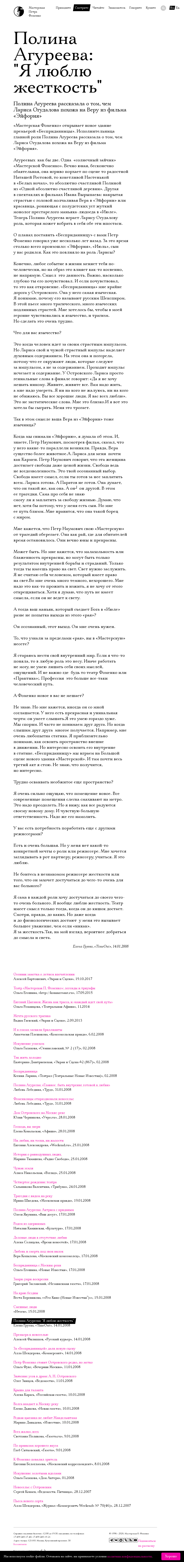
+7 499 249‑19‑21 (41, 1537)
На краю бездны (25, 1293)
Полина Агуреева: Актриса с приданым (43, 1210)
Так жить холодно (27, 1058)
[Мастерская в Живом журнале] (126, 1540)
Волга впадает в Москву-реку (35, 1404)
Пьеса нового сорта (28, 1501)
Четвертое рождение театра (35, 1182)
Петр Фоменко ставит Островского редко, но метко (53, 1362)
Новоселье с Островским (32, 1487)
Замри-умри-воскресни (30, 1279)
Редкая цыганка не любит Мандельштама (45, 1418)
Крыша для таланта (28, 1390)
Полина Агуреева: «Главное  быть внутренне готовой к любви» (61, 1085)
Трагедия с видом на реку (32, 1196)
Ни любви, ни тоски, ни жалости (38, 1141)
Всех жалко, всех (26, 1432)
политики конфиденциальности (129, 1556)
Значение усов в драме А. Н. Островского (44, 1376)
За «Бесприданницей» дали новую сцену (44, 1349)
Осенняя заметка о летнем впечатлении (44, 974)
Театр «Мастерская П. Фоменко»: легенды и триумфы (54, 988)
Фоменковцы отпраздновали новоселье (43, 1099)
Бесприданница (25, 1071)
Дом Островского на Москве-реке (39, 1113)
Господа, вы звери (26, 1127)
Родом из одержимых (29, 1224)
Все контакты (20, 1544)
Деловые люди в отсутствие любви (40, 1238)
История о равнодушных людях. (37, 1154)
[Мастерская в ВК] (116, 1540)
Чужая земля (23, 1168)
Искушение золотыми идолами (37, 1473)
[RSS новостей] (130, 1540)
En (178, 8)
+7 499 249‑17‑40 (22, 1537)
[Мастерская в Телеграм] (111, 1540)
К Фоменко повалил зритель (35, 1460)
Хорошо (171, 1556)
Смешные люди (25, 1307)
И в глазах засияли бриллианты (37, 1030)
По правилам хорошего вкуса (35, 1446)
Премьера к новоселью (30, 1335)
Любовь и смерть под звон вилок (38, 1252)
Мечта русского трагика (31, 1016)
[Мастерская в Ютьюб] (135, 1540)
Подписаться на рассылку (140, 1541)
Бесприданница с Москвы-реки (37, 1265)
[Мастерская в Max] (121, 1540)
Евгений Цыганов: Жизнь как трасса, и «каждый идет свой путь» (63, 1002)
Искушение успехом (28, 1044)
